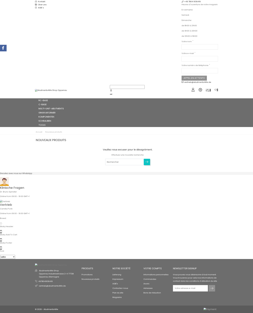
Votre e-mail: (188, 53)
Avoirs (146, 283)
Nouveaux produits (90, 279)
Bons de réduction (152, 292)
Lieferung (116, 274)
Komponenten (47, 116)
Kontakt (41, 1)
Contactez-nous (120, 288)
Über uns (42, 4)
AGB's (115, 283)
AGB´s (41, 7)
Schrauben (45, 120)
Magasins (117, 297)
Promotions (87, 274)
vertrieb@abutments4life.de (197, 82)
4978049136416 (45, 281)
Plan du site (117, 292)
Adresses (148, 288)
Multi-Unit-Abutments (51, 108)
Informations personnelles (156, 274)
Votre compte (152, 268)
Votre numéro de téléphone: (196, 65)
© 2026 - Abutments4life (46, 309)
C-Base (43, 104)
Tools (42, 124)
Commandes (149, 279)
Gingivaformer (47, 112)
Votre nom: (187, 41)
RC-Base (43, 100)
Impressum (117, 279)
